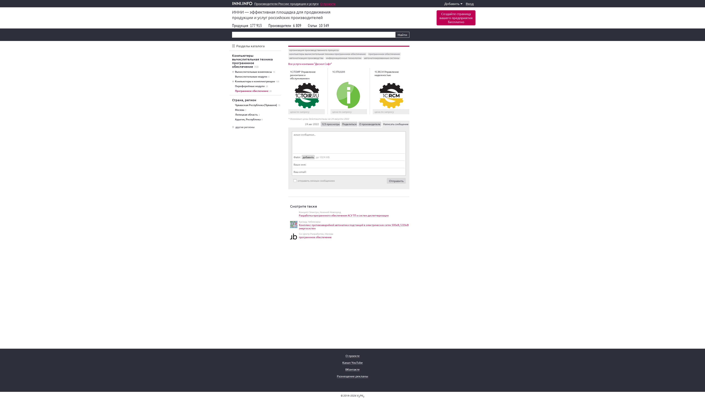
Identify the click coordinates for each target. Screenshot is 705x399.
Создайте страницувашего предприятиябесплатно (456, 18)
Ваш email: (300, 171)
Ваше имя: (300, 164)
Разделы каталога (250, 46)
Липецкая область (247, 114)
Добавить (452, 4)
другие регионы (245, 126)
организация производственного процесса (314, 50)
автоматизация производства (306, 58)
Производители (284, 25)
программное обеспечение (384, 53)
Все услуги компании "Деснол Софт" (310, 63)
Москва (240, 109)
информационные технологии (343, 58)
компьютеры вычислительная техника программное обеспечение (327, 53)
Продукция (247, 25)
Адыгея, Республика (249, 119)
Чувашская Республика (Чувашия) (257, 105)
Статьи (318, 25)
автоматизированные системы (381, 58)
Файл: (297, 157)
